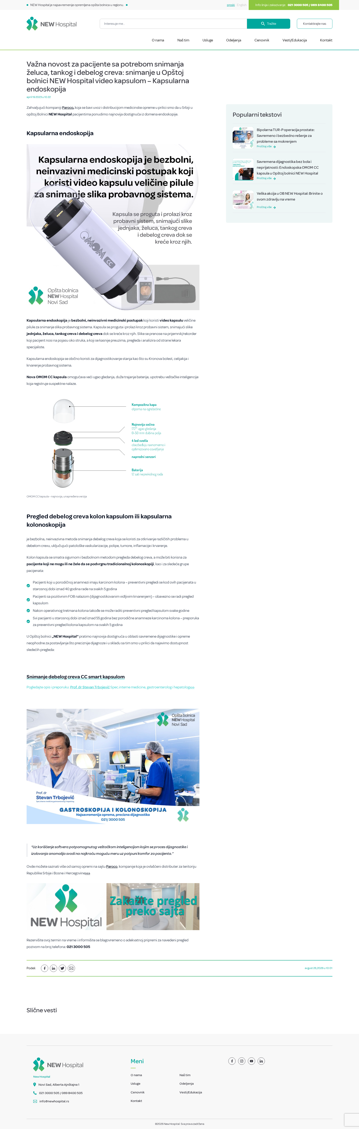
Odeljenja (233, 40)
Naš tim (183, 40)
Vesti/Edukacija (295, 40)
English (242, 5)
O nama (158, 40)
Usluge (208, 40)
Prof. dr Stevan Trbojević (90, 687)
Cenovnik (261, 40)
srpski (231, 5)
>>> (191, 687)
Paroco (67, 107)
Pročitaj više (264, 146)
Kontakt (326, 40)
